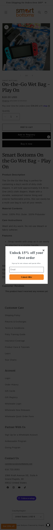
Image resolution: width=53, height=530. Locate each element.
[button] (48, 525)
